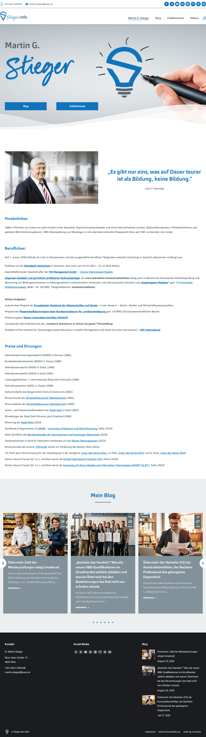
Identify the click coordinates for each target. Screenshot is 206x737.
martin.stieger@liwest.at (41, 4)
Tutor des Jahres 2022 (93, 453)
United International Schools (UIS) (82, 459)
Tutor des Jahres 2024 (172, 453)
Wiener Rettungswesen (85, 440)
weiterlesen (13, 588)
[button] (93, 622)
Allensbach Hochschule (37, 266)
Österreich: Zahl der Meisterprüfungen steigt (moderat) (177, 653)
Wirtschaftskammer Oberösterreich (46, 398)
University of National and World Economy (72, 428)
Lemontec (196, 731)
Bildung (9, 517)
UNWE (41, 428)
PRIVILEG (41, 447)
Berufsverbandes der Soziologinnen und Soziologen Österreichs (63, 434)
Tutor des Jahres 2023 (131, 453)
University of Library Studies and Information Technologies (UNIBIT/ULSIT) (106, 465)
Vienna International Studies (96, 272)
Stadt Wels (56, 410)
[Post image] (148, 654)
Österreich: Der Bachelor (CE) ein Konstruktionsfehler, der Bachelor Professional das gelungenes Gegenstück (175, 704)
